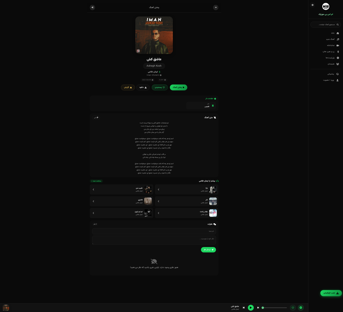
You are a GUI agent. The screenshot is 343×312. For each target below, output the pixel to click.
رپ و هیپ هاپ (328, 51)
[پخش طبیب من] (148, 189)
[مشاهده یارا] (158, 189)
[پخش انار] (213, 201)
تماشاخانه (330, 45)
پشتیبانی (330, 74)
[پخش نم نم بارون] (148, 213)
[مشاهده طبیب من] (93, 189)
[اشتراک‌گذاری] (92, 7)
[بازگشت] (215, 7)
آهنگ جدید (330, 39)
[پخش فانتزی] (148, 201)
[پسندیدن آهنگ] (293, 308)
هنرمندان (331, 64)
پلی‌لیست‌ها (330, 57)
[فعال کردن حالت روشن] (312, 5)
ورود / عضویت (328, 80)
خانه (332, 33)
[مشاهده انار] (158, 201)
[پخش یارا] (213, 189)
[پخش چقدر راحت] (213, 213)
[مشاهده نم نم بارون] (93, 213)
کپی (95, 117)
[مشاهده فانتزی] (93, 201)
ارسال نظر (207, 249)
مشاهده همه (97, 181)
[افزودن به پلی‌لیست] (301, 308)
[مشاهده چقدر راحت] (158, 213)
